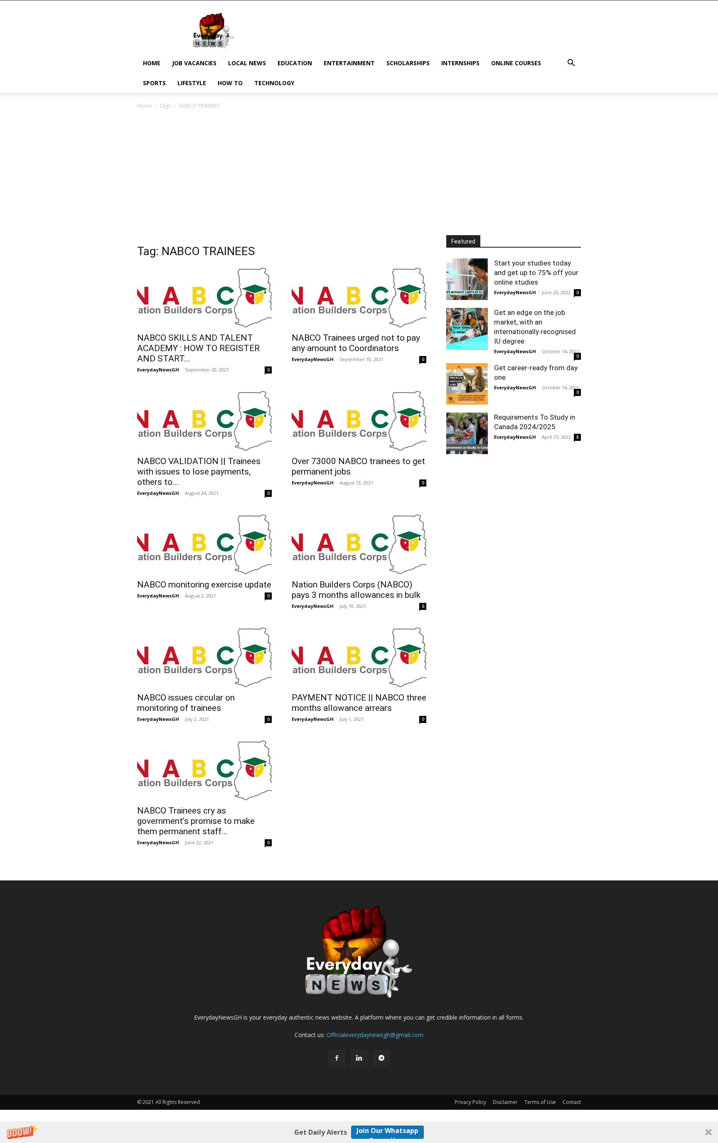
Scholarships (408, 63)
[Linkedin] (359, 1058)
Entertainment (349, 63)
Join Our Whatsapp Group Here (387, 1132)
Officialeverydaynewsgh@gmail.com (375, 1035)
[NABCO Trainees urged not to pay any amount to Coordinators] (359, 297)
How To (230, 83)
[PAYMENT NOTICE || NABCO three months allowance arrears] (359, 657)
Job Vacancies (194, 63)
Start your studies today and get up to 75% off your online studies (536, 272)
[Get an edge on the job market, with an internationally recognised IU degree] (467, 328)
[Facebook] (336, 1058)
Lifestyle (191, 83)
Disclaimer (505, 1102)
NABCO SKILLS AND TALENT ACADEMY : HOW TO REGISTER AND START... (198, 348)
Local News (247, 63)
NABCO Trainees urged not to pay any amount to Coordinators (356, 343)
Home (151, 63)
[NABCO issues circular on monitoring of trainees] (204, 657)
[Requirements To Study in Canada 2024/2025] (467, 433)
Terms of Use (540, 1102)
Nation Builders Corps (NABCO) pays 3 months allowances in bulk (356, 590)
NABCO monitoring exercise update (204, 585)
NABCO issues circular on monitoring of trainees (186, 703)
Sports (154, 83)
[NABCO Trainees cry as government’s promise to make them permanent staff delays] (204, 770)
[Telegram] (381, 1058)
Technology (274, 83)
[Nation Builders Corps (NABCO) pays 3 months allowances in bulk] (359, 544)
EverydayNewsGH (158, 369)
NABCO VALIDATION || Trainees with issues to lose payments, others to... (199, 471)
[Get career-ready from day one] (467, 384)
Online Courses (516, 63)
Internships (460, 63)
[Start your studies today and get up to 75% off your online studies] (467, 279)
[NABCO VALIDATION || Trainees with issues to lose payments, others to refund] (204, 421)
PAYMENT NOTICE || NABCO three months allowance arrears (359, 703)
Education (295, 63)
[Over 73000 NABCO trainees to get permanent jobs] (359, 421)
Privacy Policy (470, 1102)
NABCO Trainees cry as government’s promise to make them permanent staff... (196, 821)
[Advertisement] (359, 173)
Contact (572, 1102)
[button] (359, 1132)
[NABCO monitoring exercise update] (204, 544)
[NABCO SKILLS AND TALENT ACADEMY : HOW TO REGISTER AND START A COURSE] (204, 297)
